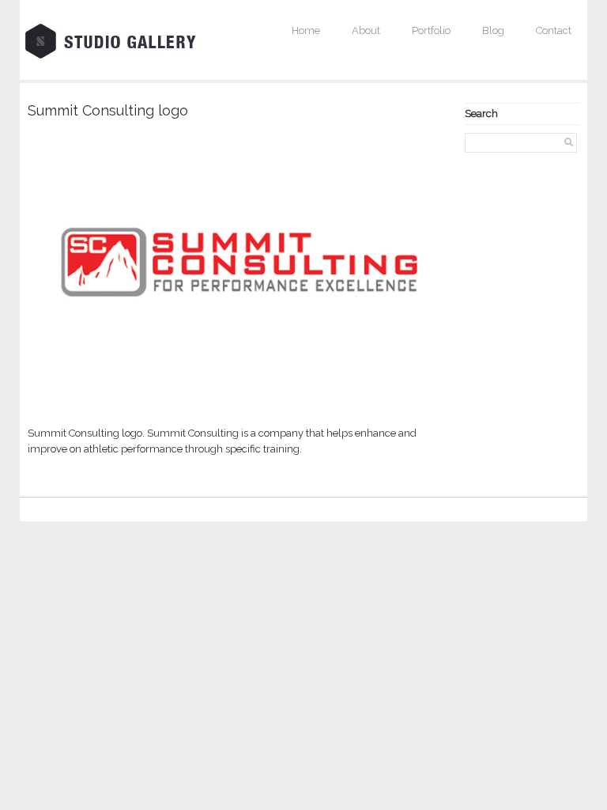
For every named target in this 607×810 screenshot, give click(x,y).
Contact (553, 30)
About (366, 30)
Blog (493, 30)
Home (306, 30)
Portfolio (431, 30)
